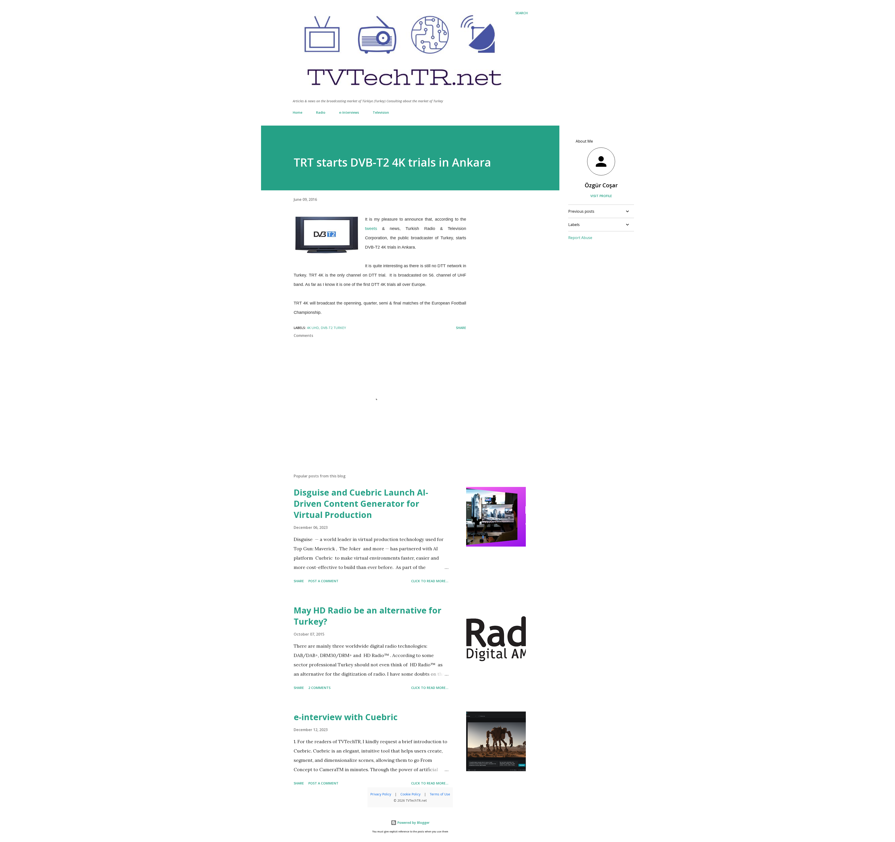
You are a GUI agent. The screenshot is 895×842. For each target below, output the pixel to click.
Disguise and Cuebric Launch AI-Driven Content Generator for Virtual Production (361, 503)
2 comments (319, 687)
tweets (371, 228)
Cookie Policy (410, 794)
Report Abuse (580, 237)
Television (381, 112)
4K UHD (313, 327)
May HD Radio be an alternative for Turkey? (367, 616)
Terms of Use (440, 794)
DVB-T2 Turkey (333, 327)
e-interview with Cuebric (346, 717)
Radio (320, 112)
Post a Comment (323, 581)
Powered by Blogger (413, 822)
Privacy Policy (380, 794)
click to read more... (429, 581)
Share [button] (461, 327)
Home (297, 112)
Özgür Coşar (601, 185)
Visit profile (601, 196)
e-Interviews (349, 112)
